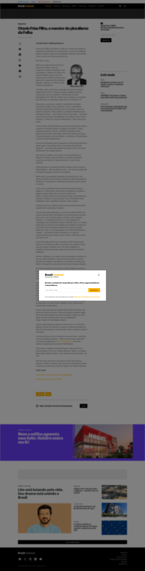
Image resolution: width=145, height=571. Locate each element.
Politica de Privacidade (81, 297)
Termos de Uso (95, 297)
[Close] (98, 274)
